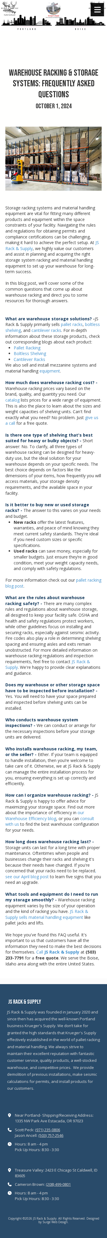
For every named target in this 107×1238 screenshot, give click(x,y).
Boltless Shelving (30, 353)
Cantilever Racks (29, 359)
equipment (50, 371)
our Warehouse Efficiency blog (44, 815)
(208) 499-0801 (58, 1184)
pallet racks (72, 324)
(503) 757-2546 (50, 1135)
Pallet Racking (27, 348)
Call (57, 952)
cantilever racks (46, 330)
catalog (12, 400)
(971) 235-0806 (47, 1129)
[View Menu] (97, 9)
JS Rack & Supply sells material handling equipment (46, 914)
